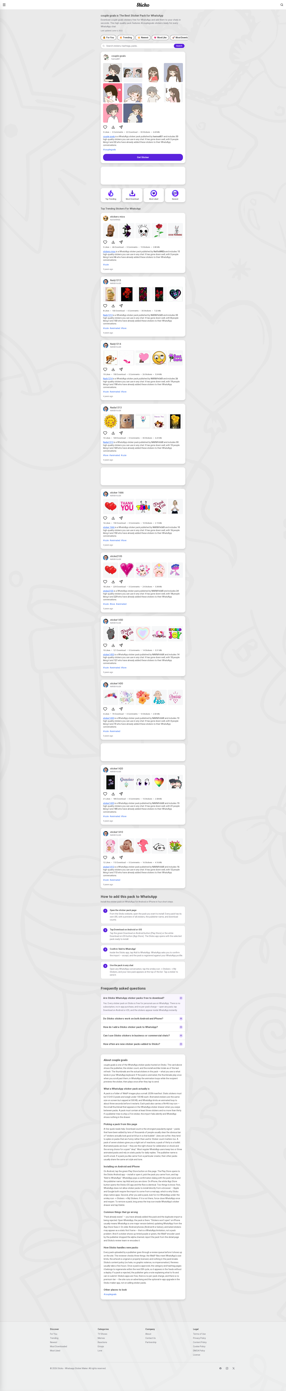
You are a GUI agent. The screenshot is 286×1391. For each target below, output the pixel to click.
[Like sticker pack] (105, 127)
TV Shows (102, 1334)
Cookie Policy (199, 1346)
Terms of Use (199, 1334)
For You (53, 1334)
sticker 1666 (109, 527)
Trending (54, 1338)
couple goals (109, 136)
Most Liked (55, 1350)
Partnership (150, 1342)
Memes (101, 1338)
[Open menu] (4, 5)
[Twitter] (233, 1368)
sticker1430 (108, 718)
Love (100, 1350)
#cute (106, 264)
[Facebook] (220, 1368)
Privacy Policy (199, 1338)
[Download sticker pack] (113, 127)
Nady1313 (108, 315)
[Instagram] (227, 1368)
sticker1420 (108, 803)
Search (179, 46)
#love (123, 328)
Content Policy (200, 1342)
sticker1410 (108, 867)
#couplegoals (109, 149)
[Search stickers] (282, 5)
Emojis (101, 1346)
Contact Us (150, 1338)
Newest (53, 1342)
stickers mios (109, 251)
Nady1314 (108, 378)
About (148, 1334)
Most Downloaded (58, 1346)
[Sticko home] (143, 5)
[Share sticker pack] (121, 127)
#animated (115, 328)
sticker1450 (108, 654)
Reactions (102, 1342)
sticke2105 (108, 591)
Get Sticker (143, 157)
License (196, 1355)
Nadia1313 (108, 442)
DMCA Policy (199, 1350)
